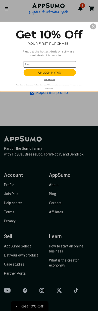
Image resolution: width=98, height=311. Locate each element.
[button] (93, 26)
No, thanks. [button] (49, 79)
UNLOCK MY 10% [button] (50, 72)
